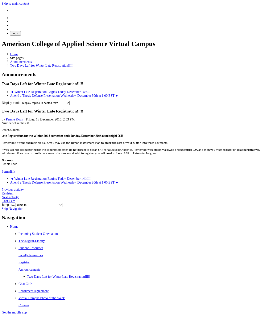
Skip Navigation (12, 208)
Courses (23, 305)
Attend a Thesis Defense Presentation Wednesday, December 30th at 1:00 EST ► (64, 95)
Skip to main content (15, 3)
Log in (15, 33)
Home (14, 226)
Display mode (11, 102)
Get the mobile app (14, 312)
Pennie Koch (14, 119)
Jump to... (9, 204)
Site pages (17, 58)
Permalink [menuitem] (8, 171)
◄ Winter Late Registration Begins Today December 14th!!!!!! (52, 92)
